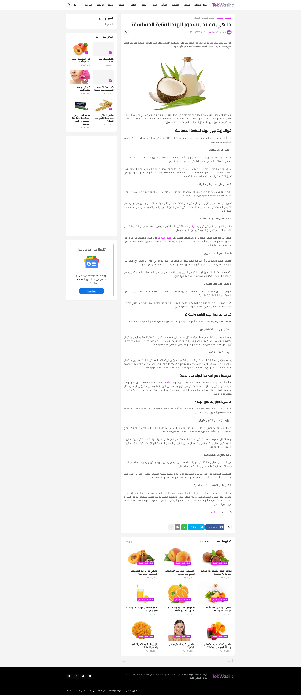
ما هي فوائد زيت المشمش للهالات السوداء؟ (218, 609)
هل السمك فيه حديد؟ (106, 60)
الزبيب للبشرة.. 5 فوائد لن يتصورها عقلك (145, 646)
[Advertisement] (92, 186)
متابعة (91, 291)
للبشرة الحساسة (163, 382)
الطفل (133, 5)
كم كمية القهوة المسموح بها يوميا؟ (104, 88)
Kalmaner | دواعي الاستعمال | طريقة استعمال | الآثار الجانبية (81, 119)
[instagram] (76, 676)
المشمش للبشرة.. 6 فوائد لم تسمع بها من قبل (180, 572)
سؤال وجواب (201, 5)
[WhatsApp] (184, 527)
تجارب (187, 5)
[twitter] (83, 676)
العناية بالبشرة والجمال (204, 18)
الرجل (154, 5)
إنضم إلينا (70, 690)
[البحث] (69, 5)
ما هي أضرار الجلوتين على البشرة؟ (182, 646)
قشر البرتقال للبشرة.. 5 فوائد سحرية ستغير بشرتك (180, 609)
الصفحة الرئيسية (224, 18)
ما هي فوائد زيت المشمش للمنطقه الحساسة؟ (144, 572)
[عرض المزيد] (171, 527)
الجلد (201, 303)
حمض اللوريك (164, 237)
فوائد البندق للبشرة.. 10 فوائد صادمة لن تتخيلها (216, 572)
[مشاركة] (126, 32)
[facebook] (89, 676)
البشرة (122, 5)
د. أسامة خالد (213, 512)
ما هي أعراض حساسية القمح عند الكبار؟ (104, 118)
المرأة (164, 5)
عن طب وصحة (115, 690)
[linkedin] (69, 676)
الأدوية (88, 5)
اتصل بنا (82, 690)
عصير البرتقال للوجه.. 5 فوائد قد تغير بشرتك (141, 609)
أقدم (124, 661)
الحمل (144, 5)
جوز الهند (173, 192)
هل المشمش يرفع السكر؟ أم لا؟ (81, 60)
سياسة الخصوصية (98, 690)
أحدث (230, 661)
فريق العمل (131, 690)
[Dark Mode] (75, 5)
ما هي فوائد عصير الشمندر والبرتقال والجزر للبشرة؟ (218, 646)
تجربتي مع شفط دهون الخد (82, 88)
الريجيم (100, 5)
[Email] (177, 527)
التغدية (176, 5)
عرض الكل (128, 541)
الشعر (111, 5)
